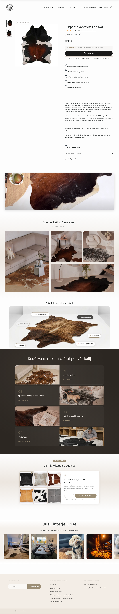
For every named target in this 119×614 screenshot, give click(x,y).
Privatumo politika (56, 602)
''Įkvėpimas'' (100, 120)
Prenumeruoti (34, 586)
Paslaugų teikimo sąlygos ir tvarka (61, 598)
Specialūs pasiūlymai (89, 7)
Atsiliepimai (103, 7)
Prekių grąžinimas (56, 592)
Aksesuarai (74, 7)
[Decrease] (66, 496)
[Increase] (72, 496)
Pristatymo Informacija (74, 153)
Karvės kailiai (61, 7)
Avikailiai (47, 7)
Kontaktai (53, 585)
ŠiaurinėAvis (22, 611)
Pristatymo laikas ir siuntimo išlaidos (62, 595)
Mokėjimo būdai (55, 588)
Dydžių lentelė (72, 159)
